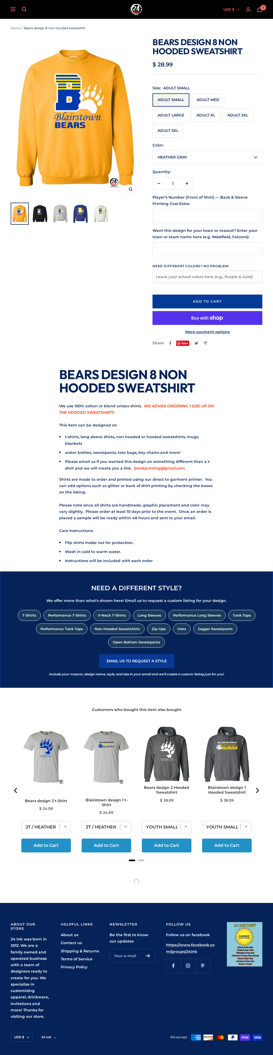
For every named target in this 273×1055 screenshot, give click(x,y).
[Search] (24, 9)
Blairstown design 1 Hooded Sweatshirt (227, 790)
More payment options (207, 331)
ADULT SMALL (171, 99)
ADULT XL (205, 115)
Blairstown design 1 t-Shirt (106, 802)
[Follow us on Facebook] (173, 965)
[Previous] (16, 790)
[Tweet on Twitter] (196, 343)
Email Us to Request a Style (137, 661)
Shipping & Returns (80, 951)
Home (16, 28)
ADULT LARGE (171, 115)
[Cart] (259, 9)
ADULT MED (207, 99)
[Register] (148, 956)
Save (185, 343)
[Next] (257, 790)
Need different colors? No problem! (190, 266)
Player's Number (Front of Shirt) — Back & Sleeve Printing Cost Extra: (200, 200)
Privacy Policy (74, 967)
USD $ (228, 9)
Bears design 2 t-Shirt (46, 800)
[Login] (248, 9)
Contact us (71, 942)
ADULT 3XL (168, 130)
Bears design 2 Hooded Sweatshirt (166, 790)
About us (69, 934)
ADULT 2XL (237, 115)
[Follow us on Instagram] (188, 965)
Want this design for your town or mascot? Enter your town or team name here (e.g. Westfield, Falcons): (205, 233)
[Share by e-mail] (205, 343)
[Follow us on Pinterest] (202, 965)
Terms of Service (77, 959)
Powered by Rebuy (136, 867)
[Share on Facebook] (170, 343)
